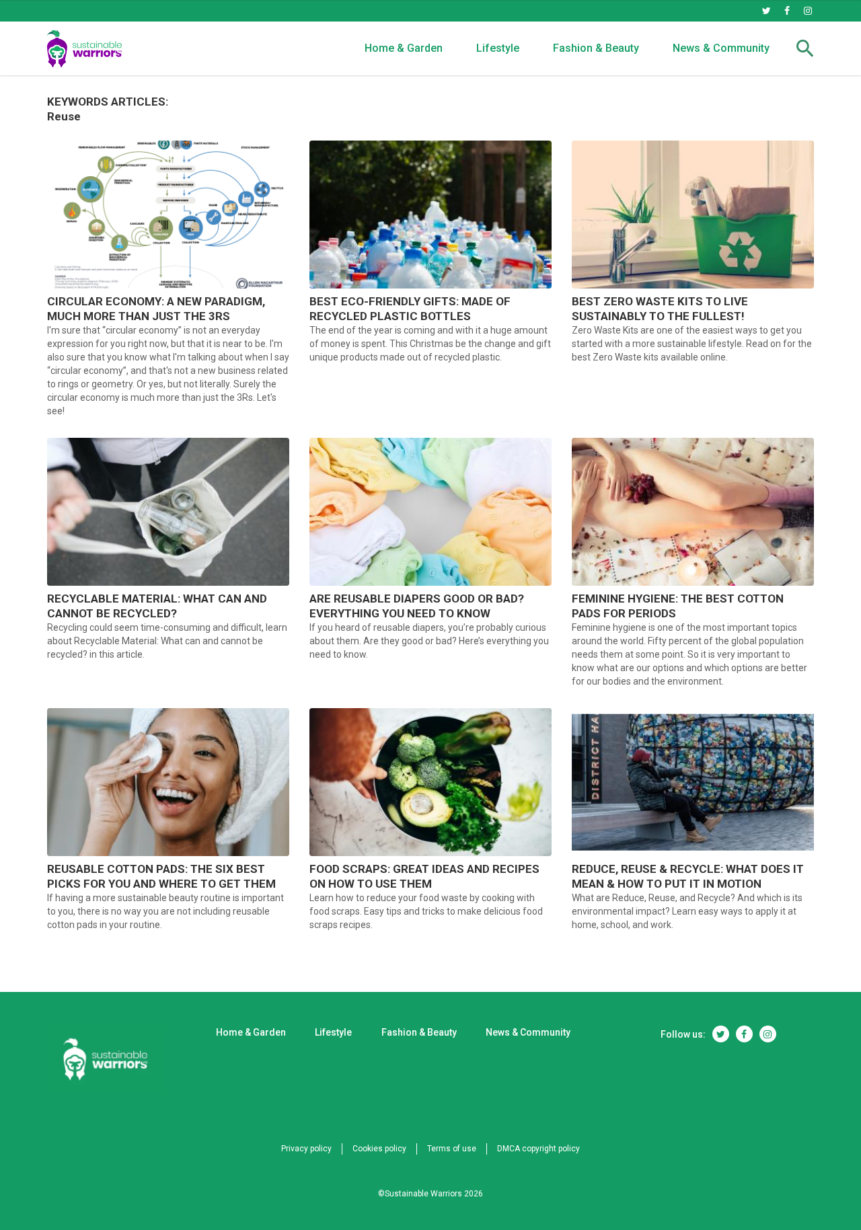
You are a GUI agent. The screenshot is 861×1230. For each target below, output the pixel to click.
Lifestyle (497, 48)
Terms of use (451, 1148)
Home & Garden (404, 48)
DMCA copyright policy (538, 1148)
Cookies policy (379, 1148)
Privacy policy (306, 1148)
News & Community (721, 48)
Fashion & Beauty (596, 48)
